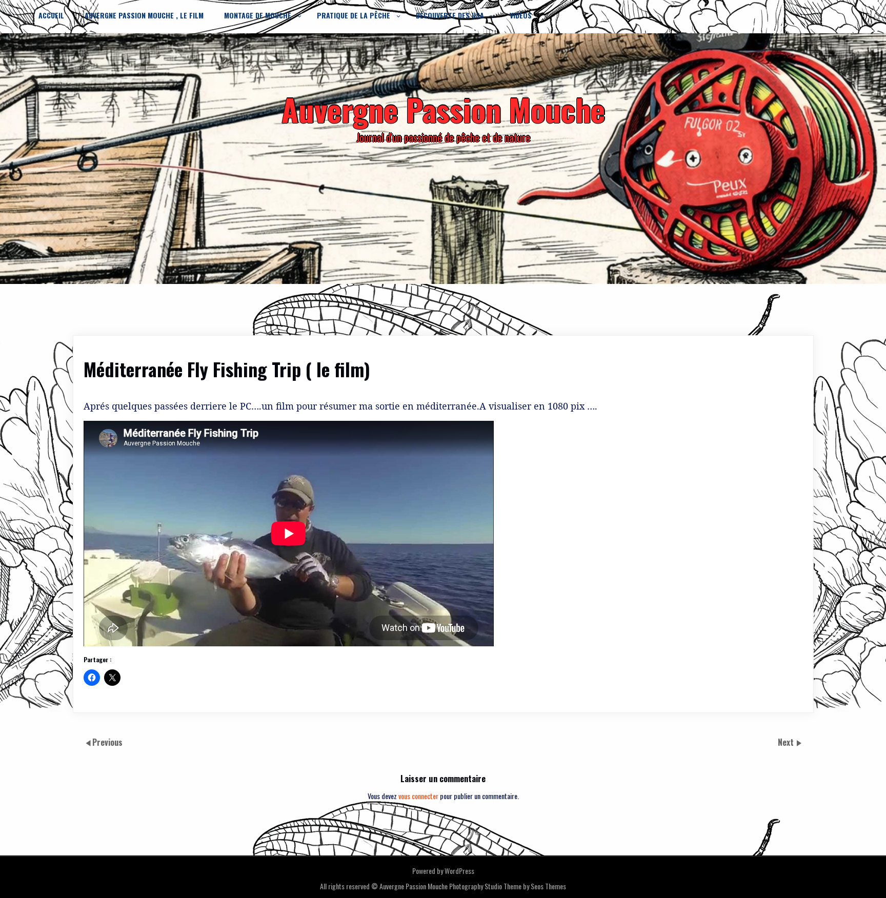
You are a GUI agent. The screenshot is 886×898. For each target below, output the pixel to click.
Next (787, 742)
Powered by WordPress (443, 870)
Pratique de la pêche (353, 15)
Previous (107, 742)
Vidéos (521, 15)
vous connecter (418, 795)
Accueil (51, 15)
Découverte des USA (450, 15)
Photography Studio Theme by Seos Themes (507, 886)
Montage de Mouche (257, 15)
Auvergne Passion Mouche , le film (144, 15)
